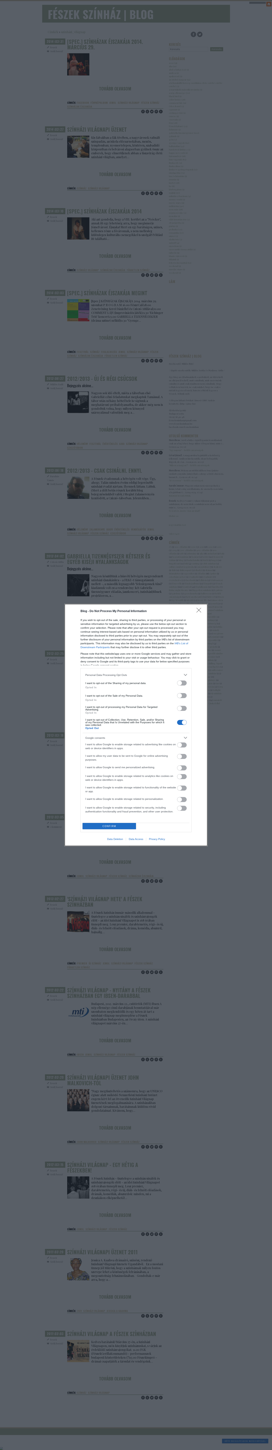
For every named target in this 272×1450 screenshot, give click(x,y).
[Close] (200, 611)
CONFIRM (109, 826)
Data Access (136, 839)
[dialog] (136, 725)
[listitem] (136, 675)
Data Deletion (115, 839)
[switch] (182, 683)
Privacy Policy (157, 839)
